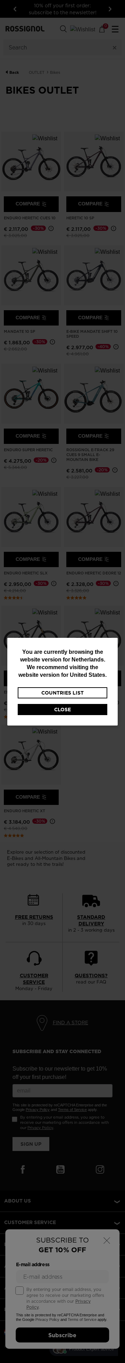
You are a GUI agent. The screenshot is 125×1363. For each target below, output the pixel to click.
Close (62, 709)
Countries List (62, 692)
